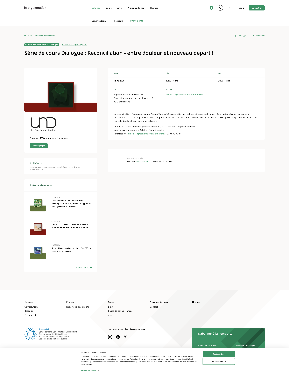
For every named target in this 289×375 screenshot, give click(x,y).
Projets (108, 7)
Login (242, 7)
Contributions (99, 20)
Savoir (120, 7)
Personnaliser (217, 361)
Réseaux (118, 20)
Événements (136, 20)
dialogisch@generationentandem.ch (184, 94)
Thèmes (154, 7)
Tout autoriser (218, 354)
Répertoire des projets (77, 306)
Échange (96, 7)
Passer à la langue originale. (74, 45)
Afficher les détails (88, 371)
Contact (154, 306)
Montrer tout (82, 267)
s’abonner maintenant (208, 345)
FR (228, 7)
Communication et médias (39, 167)
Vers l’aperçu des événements (41, 35)
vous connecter (142, 161)
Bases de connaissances (120, 310)
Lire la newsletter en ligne (245, 345)
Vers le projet (39, 145)
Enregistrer (257, 8)
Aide (110, 315)
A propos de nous (137, 7)
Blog (110, 306)
